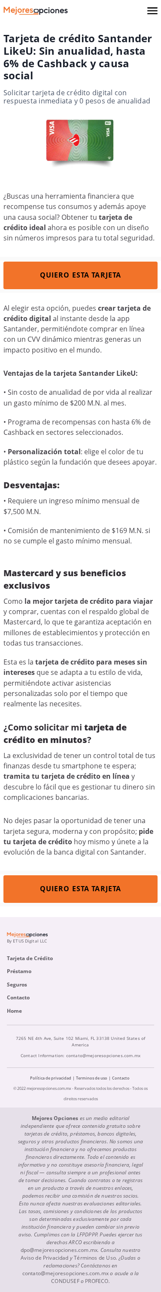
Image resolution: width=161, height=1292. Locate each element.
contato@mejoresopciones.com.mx (103, 1055)
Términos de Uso (95, 1257)
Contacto (18, 997)
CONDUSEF (65, 1281)
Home (14, 1010)
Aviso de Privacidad (44, 1257)
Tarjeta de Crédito (30, 958)
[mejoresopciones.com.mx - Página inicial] (35, 10)
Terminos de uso (91, 1078)
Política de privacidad (50, 1078)
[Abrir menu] (152, 10)
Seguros (17, 984)
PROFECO (96, 1281)
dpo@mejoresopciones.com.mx (59, 1250)
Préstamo (19, 971)
